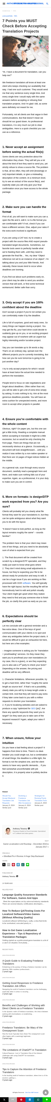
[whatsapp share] (22, 864)
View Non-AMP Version (31, 1092)
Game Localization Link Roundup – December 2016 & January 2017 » (26, 845)
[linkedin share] (18, 864)
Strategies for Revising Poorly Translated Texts (41, 798)
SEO (33, 708)
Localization (7, 16)
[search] (47, 3)
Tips (14, 11)
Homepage (6, 11)
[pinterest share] (13, 864)
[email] (13, 1099)
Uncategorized (8, 955)
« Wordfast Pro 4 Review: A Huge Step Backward (23, 856)
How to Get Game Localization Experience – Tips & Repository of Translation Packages (21, 933)
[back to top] (46, 1092)
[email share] (8, 864)
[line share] (27, 864)
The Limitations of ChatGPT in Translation (24, 1050)
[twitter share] (3, 864)
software (27, 583)
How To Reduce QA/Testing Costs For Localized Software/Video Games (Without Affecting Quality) (23, 914)
